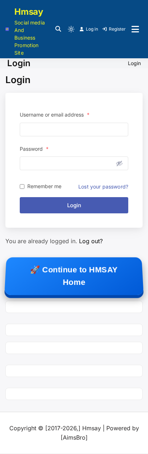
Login (74, 205)
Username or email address (54, 115)
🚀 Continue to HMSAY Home (74, 276)
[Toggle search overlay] (58, 29)
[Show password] (119, 163)
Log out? (91, 241)
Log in (92, 29)
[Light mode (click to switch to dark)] (71, 29)
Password (34, 149)
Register (117, 29)
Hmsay (28, 11)
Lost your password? (103, 186)
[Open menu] (135, 29)
